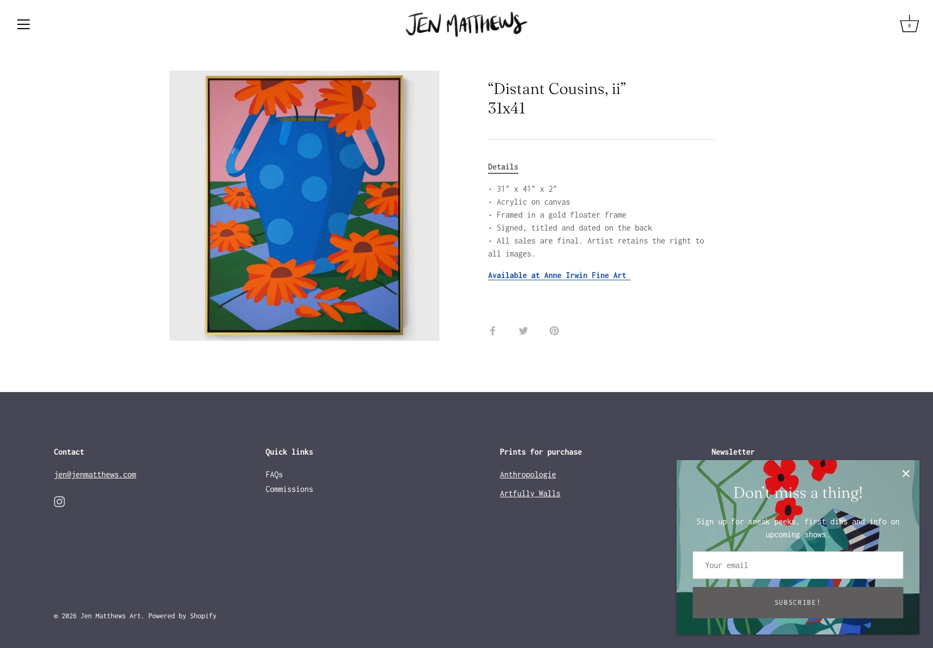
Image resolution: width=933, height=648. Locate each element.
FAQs (274, 474)
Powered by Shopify (182, 616)
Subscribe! (798, 602)
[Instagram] (59, 500)
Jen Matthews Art (110, 616)
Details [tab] (503, 166)
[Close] (906, 473)
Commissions (289, 489)
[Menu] (24, 24)
